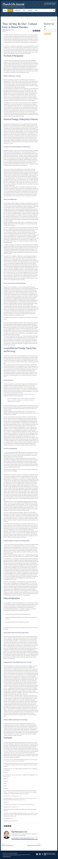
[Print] (39, 30)
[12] (11, 496)
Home (5, 10)
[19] (24, 677)
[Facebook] (33, 30)
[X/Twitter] (35, 30)
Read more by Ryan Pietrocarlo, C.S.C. (23, 838)
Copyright (4, 853)
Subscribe (30, 10)
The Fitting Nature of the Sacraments (33, 845)
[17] (28, 569)
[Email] (37, 30)
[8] (15, 307)
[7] (33, 301)
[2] (15, 219)
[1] (37, 69)
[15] (7, 532)
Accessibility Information (7, 856)
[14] (22, 525)
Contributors (17, 10)
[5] (25, 292)
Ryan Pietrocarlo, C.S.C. (8, 30)
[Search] (53, 10)
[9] (25, 313)
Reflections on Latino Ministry (7, 845)
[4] (21, 290)
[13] (35, 508)
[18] (14, 658)
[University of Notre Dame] (49, 854)
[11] (19, 334)
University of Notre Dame (49, 4)
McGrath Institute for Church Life (17, 6)
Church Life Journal (13, 4)
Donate (36, 10)
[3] (11, 242)
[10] (25, 325)
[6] (7, 300)
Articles (10, 10)
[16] (20, 560)
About (24, 10)
